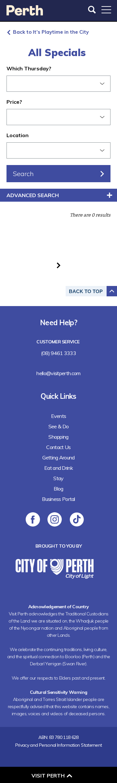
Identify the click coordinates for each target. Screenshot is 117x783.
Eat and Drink (58, 468)
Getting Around (58, 457)
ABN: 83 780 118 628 (58, 737)
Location (17, 135)
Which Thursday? (28, 68)
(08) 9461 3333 (58, 353)
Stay (58, 478)
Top (86, 291)
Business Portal (58, 499)
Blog (58, 488)
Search (92, 9)
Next (58, 265)
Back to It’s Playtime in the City (51, 32)
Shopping (58, 436)
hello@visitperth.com (58, 373)
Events (58, 416)
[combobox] (58, 84)
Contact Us (58, 447)
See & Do (58, 426)
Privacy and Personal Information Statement (58, 745)
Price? (14, 102)
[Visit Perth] (24, 13)
